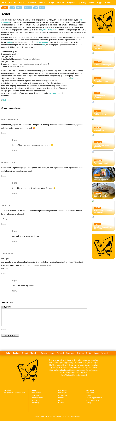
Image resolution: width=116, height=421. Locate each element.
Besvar (4, 133)
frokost (12, 2)
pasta (91, 2)
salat (4, 2)
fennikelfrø (28, 8)
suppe (99, 2)
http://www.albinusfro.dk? (41, 265)
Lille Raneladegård (41, 42)
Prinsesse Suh (8, 162)
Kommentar (6, 307)
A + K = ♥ (5, 205)
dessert (42, 2)
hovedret (32, 2)
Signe (14, 140)
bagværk (71, 2)
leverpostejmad (55, 93)
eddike (19, 8)
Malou (9, 42)
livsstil (108, 2)
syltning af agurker (48, 30)
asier (12, 8)
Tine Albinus (7, 253)
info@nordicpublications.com (14, 393)
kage (51, 2)
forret (22, 2)
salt (36, 8)
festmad (60, 2)
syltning (82, 2)
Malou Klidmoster (9, 119)
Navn (3, 330)
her (43, 45)
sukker (42, 8)
